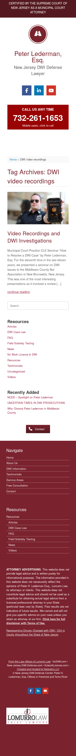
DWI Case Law (16, 332)
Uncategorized (16, 371)
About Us (12, 463)
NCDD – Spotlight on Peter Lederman (30, 397)
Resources (13, 360)
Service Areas (15, 480)
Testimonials (15, 366)
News (10, 349)
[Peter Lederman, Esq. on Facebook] (26, 90)
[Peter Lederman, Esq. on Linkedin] (39, 90)
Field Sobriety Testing (20, 343)
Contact (11, 491)
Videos (11, 377)
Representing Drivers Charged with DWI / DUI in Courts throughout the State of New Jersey (35, 632)
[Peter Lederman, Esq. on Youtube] (51, 90)
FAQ (10, 338)
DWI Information (16, 469)
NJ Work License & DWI (22, 354)
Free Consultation (17, 485)
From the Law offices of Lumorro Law (29, 661)
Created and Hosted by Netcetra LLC (38, 669)
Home (10, 457)
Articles (12, 326)
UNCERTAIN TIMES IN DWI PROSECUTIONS (36, 403)
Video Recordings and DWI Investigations (33, 236)
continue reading (18, 292)
